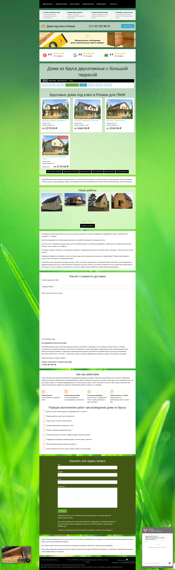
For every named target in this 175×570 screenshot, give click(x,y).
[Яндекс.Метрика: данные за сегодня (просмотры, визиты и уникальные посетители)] (130, 560)
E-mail (59, 479)
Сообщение (61, 486)
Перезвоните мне (128, 26)
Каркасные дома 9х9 (122, 171)
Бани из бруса (75, 4)
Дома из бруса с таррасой (71, 171)
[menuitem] (47, 4)
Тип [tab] (45, 81)
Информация (101, 4)
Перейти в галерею (87, 226)
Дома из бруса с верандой (54, 171)
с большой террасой (72, 85)
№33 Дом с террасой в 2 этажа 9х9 (86, 120)
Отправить (62, 511)
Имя (59, 464)
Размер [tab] (53, 81)
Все (71, 81)
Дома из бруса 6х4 (85, 171)
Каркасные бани (88, 4)
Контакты (113, 4)
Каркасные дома (61, 4)
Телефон (60, 472)
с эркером (83, 85)
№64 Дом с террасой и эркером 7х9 (54, 120)
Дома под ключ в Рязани (60, 26)
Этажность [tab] (63, 81)
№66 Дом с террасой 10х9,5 (115, 120)
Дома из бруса (48, 4)
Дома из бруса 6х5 (98, 171)
